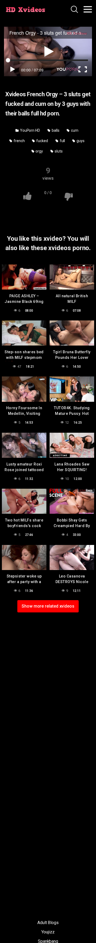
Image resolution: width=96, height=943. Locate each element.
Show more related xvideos (48, 606)
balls (55, 130)
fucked (41, 141)
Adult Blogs (48, 922)
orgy (39, 151)
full (62, 141)
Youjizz (47, 931)
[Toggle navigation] (87, 9)
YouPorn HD (29, 130)
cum (74, 130)
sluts (58, 151)
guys (80, 141)
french (19, 141)
